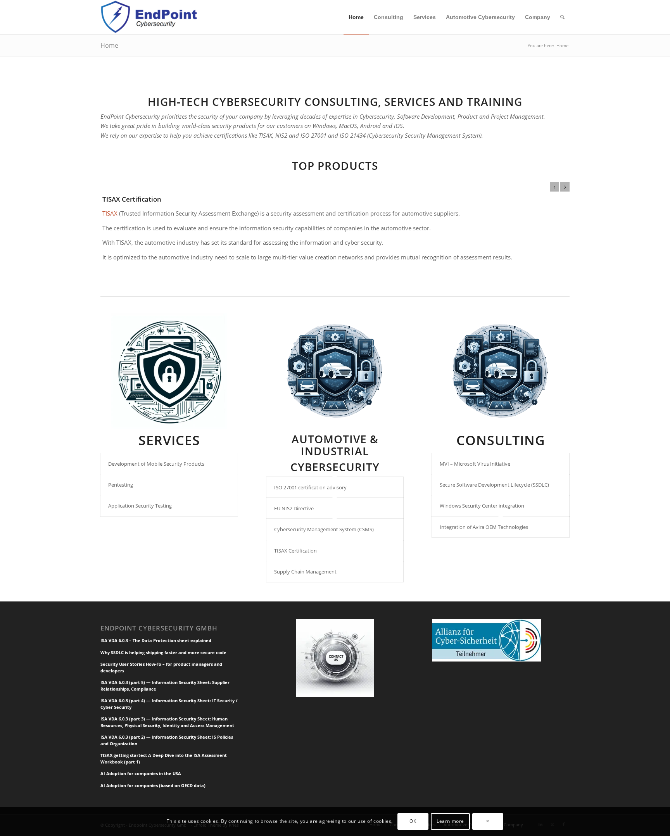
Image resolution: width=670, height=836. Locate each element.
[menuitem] (356, 17)
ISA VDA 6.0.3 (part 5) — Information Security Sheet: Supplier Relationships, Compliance (165, 685)
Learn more (450, 821)
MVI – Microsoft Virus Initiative (475, 463)
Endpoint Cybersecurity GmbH (159, 628)
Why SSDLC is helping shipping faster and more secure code (163, 652)
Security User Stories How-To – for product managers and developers (161, 667)
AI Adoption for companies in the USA (140, 773)
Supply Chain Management (305, 571)
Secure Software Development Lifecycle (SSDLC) (494, 484)
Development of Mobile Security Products (156, 463)
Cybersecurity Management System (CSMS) (324, 529)
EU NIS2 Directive (294, 508)
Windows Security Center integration (482, 505)
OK (412, 821)
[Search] (562, 17)
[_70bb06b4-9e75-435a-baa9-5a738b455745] (169, 371)
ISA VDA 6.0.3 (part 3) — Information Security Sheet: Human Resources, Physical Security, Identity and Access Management (167, 722)
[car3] (335, 371)
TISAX (109, 213)
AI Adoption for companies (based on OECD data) (152, 785)
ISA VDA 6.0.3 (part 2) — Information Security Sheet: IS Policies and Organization (166, 740)
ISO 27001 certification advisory (310, 487)
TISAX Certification (131, 199)
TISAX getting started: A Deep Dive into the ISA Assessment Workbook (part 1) (163, 758)
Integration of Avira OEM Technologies (484, 526)
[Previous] (554, 187)
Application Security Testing (140, 505)
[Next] (565, 187)
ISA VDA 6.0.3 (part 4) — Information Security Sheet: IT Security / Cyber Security (169, 704)
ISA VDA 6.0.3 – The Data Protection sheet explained (155, 640)
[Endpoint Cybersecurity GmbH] (150, 17)
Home (109, 45)
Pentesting (120, 484)
